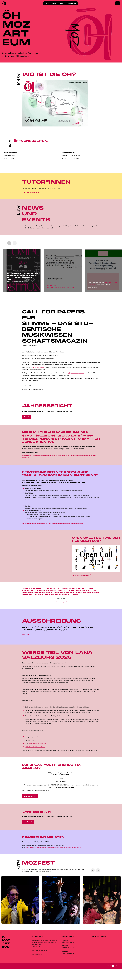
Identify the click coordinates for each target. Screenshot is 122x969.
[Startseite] (4, 3)
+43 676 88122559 (37, 954)
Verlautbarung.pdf (61, 602)
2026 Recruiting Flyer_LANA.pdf (35, 747)
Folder (9, 287)
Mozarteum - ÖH (67, 947)
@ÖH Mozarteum (67, 942)
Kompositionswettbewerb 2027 (16, 285)
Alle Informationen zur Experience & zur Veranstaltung (66, 523)
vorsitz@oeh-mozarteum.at (40, 950)
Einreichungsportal (38, 367)
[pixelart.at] (113, 966)
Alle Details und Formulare (80, 575)
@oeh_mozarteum (67, 953)
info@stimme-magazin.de (76, 373)
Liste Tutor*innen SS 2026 (30, 192)
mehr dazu (25, 634)
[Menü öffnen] (117, 3)
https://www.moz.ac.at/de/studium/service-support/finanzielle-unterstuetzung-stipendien (53, 847)
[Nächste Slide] (15, 243)
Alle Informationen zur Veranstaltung (33, 523)
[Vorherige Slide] (9, 243)
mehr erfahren (92, 287)
